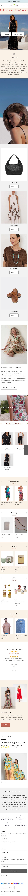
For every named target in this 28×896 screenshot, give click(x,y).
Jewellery (14, 513)
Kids (14, 578)
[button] (13, 671)
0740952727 (4, 839)
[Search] (4, 5)
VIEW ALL (14, 315)
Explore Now (7, 35)
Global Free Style (7, 891)
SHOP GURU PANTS (8, 39)
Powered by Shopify (16, 891)
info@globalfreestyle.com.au (8, 842)
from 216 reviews (14, 653)
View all (14, 483)
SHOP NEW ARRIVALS (9, 387)
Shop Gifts (14, 546)
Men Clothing (14, 614)
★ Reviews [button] (26, 450)
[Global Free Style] (14, 5)
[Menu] (1, 5)
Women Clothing (14, 481)
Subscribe (14, 871)
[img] (14, 651)
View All (14, 186)
